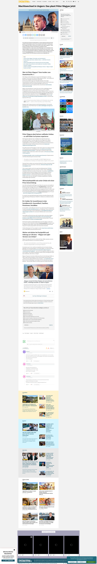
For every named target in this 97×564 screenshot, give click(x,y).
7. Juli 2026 (48, 446)
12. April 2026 (42, 32)
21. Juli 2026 (49, 432)
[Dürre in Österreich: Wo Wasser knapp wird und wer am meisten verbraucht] (66, 87)
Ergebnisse (69, 36)
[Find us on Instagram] (68, 1)
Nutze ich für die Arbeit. (29, 310)
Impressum (20, 563)
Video (53, 1)
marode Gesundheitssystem (32, 209)
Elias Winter (23, 32)
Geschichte (25, 459)
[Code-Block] (37, 344)
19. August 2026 (25, 407)
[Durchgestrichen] (32, 344)
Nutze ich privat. (27, 311)
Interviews (39, 1)
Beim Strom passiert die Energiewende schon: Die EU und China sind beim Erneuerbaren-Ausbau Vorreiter (66, 202)
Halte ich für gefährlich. (29, 314)
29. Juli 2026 (25, 436)
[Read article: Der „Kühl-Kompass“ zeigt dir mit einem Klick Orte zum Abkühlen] (42, 414)
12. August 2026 (49, 402)
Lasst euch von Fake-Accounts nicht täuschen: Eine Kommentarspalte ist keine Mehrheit (66, 195)
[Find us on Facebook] (66, 1)
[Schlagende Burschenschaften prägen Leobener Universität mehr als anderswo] (66, 51)
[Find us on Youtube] (73, 1)
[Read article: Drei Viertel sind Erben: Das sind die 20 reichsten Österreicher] (42, 437)
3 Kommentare (55, 31)
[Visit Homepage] (24, 1)
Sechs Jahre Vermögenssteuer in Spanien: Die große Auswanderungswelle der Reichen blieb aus (50, 406)
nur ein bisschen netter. (49, 258)
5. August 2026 (25, 510)
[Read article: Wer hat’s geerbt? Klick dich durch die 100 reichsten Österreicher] (30, 427)
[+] (41, 344)
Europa (28, 32)
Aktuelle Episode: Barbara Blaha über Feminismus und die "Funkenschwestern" (66, 162)
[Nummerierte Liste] (33, 344)
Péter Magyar (27, 333)
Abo (64, 1)
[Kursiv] (29, 344)
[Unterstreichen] (30, 344)
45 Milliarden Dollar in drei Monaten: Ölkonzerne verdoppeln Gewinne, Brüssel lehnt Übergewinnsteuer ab (29, 508)
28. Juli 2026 (42, 509)
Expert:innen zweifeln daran (47, 228)
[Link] (39, 344)
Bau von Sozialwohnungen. (37, 219)
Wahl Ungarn (41, 333)
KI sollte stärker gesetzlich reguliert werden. (32, 321)
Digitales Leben (42, 504)
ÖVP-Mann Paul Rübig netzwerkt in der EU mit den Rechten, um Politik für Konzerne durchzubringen (46, 522)
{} (40, 344)
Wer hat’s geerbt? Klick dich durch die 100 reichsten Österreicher (29, 434)
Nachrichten (31, 32)
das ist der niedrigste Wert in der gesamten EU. (32, 193)
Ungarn (31, 333)
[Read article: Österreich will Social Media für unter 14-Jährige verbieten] (47, 502)
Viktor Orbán (36, 333)
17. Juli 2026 (42, 525)
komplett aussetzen (26, 174)
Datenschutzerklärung (53, 563)
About (57, 1)
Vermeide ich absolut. (28, 322)
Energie (24, 504)
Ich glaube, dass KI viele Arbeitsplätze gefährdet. (33, 319)
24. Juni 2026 (49, 475)
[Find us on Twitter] (71, 1)
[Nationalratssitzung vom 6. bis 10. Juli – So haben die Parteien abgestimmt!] (66, 177)
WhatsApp (11, 558)
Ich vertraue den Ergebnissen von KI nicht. (32, 316)
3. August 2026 (49, 417)
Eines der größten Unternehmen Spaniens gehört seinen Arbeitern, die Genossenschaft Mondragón (29, 522)
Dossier (49, 1)
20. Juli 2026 (49, 439)
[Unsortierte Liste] (34, 344)
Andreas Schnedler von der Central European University (35, 155)
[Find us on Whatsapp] (75, 1)
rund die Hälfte (50, 170)
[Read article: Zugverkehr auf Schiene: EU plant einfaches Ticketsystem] (30, 399)
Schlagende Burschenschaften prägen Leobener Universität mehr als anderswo (66, 57)
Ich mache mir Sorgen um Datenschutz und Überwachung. (66, 27)
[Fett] (27, 344)
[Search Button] (78, 1)
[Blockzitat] (36, 344)
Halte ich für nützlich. (28, 313)
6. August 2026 (49, 410)
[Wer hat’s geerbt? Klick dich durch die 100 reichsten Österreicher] (66, 76)
